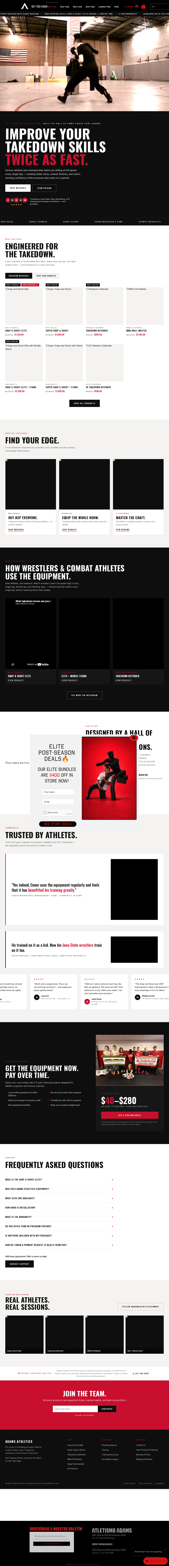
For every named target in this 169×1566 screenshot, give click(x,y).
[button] (134, 738)
